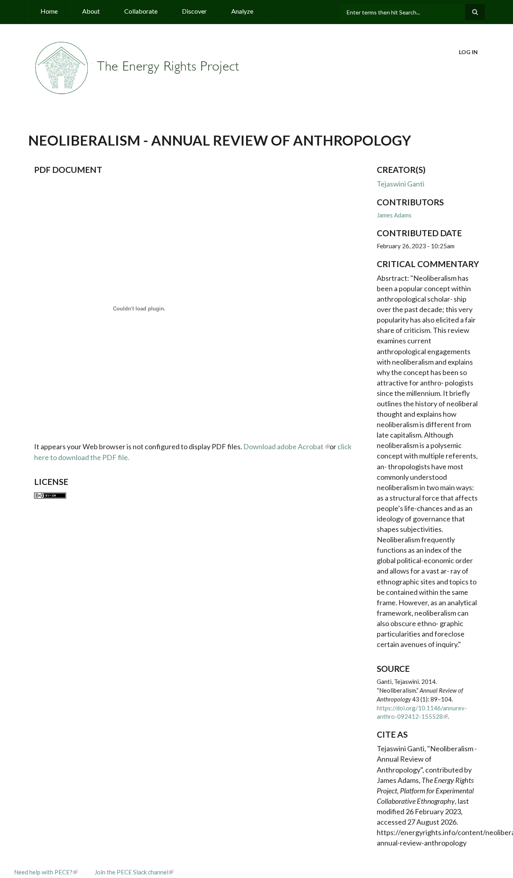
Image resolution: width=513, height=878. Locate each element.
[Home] (138, 67)
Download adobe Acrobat (284, 446)
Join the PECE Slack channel (131, 872)
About (91, 11)
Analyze (242, 11)
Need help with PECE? (43, 872)
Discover (194, 11)
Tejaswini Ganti (400, 183)
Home (49, 11)
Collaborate (141, 11)
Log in (468, 52)
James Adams (394, 215)
